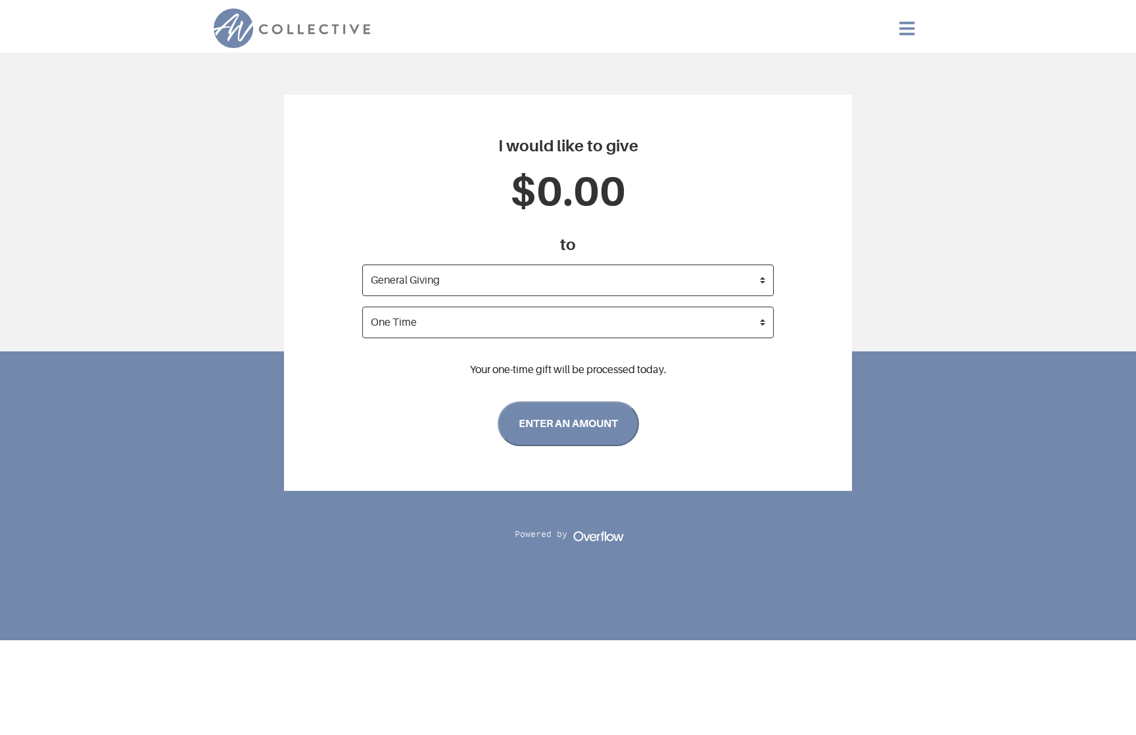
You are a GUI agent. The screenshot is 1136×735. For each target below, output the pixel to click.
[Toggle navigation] (906, 28)
